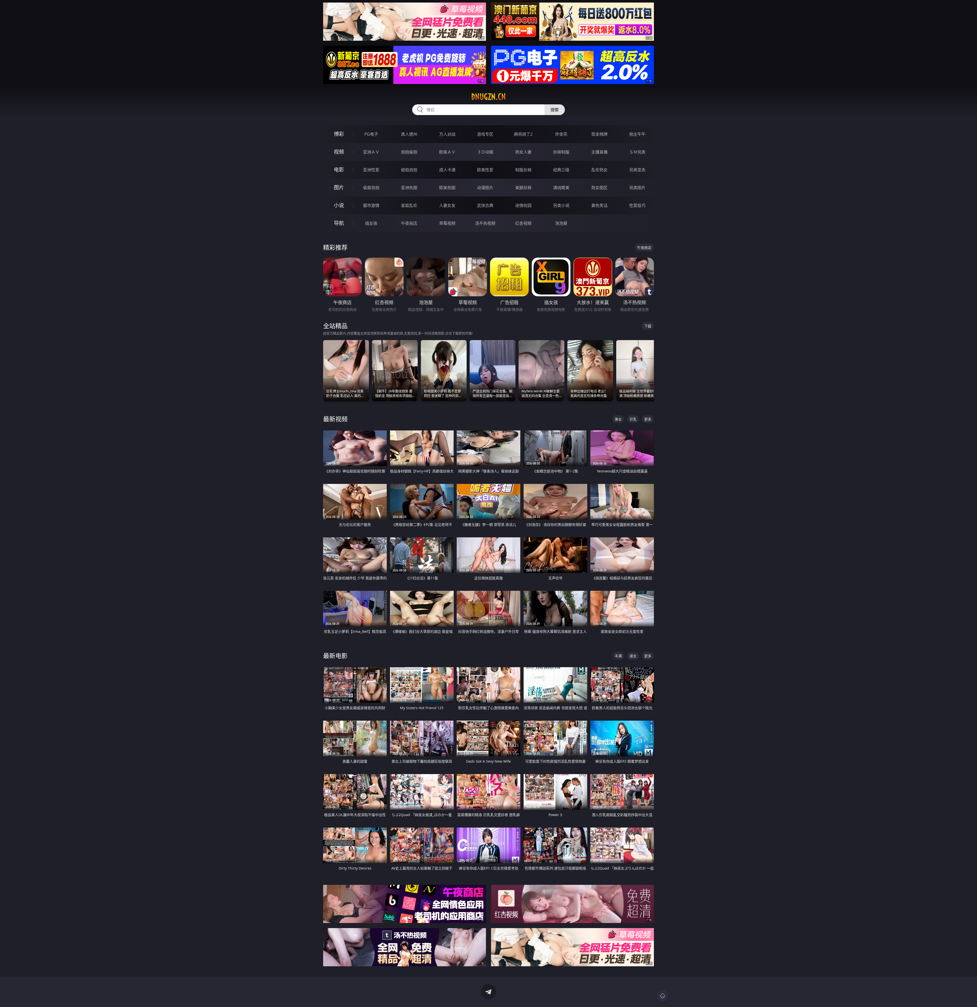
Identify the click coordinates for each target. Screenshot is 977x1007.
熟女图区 (599, 187)
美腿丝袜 (523, 187)
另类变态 (637, 170)
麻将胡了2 (523, 134)
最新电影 (335, 655)
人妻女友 (447, 205)
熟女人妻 (523, 152)
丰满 (618, 655)
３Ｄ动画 (485, 152)
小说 (339, 205)
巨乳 (633, 419)
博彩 (339, 134)
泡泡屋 (561, 223)
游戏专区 (485, 134)
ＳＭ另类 (637, 152)
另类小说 (561, 205)
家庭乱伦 (409, 205)
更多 (647, 419)
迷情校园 (523, 205)
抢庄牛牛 (637, 134)
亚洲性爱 (371, 170)
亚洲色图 (409, 187)
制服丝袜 (523, 170)
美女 (618, 419)
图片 (339, 187)
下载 (647, 326)
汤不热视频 (485, 223)
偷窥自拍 (371, 187)
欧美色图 (447, 187)
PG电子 (371, 134)
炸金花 (561, 134)
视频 (339, 151)
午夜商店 (409, 223)
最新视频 (335, 419)
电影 (339, 169)
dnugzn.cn (488, 97)
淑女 (633, 655)
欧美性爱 (485, 170)
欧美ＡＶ (447, 152)
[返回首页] (662, 996)
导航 (339, 223)
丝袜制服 (561, 152)
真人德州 (409, 134)
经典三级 (561, 170)
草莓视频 (447, 223)
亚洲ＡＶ (371, 152)
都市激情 (371, 205)
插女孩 (371, 223)
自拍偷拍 (409, 152)
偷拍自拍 (409, 170)
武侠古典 (485, 205)
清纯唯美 (561, 187)
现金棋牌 (599, 134)
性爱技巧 (637, 205)
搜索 (555, 110)
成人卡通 (447, 170)
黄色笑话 (599, 205)
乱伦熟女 (599, 170)
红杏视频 (523, 223)
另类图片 (637, 187)
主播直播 (599, 152)
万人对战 (447, 134)
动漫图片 (485, 187)
